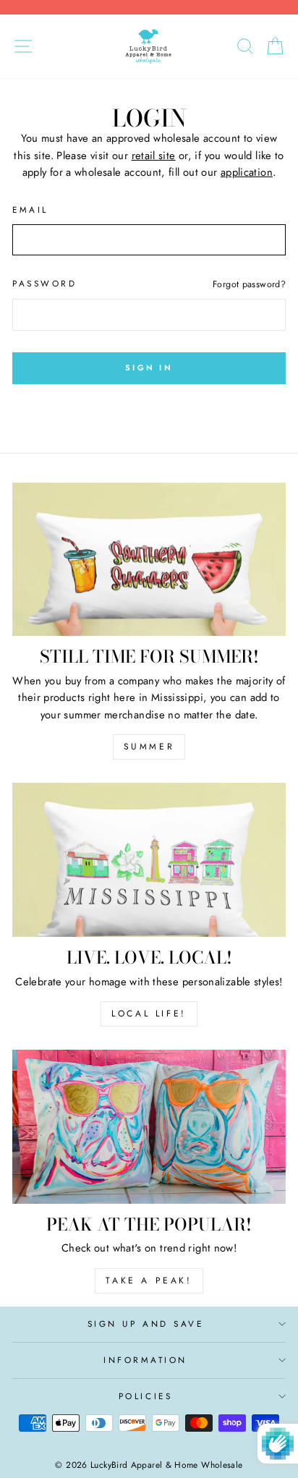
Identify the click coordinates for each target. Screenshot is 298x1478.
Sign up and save (146, 1323)
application (247, 172)
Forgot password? (249, 284)
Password (44, 283)
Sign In (149, 367)
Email (30, 209)
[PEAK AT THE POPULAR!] (149, 1127)
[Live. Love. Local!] (149, 860)
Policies (145, 1396)
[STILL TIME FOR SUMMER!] (149, 560)
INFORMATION (145, 1360)
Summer (149, 746)
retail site (154, 155)
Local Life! (149, 1013)
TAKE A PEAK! (149, 1280)
